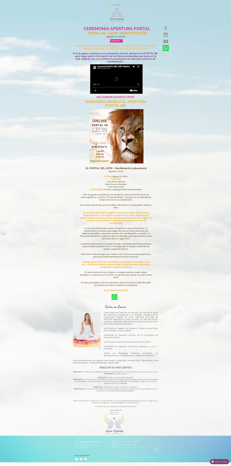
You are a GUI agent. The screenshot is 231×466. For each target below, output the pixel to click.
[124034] (166, 48)
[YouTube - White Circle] (85, 459)
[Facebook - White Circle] (76, 459)
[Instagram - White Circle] (81, 459)
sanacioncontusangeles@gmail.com (90, 441)
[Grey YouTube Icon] (166, 41)
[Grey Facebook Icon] (166, 28)
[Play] (3, 233)
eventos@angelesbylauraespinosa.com (131, 401)
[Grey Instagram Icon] (166, 35)
